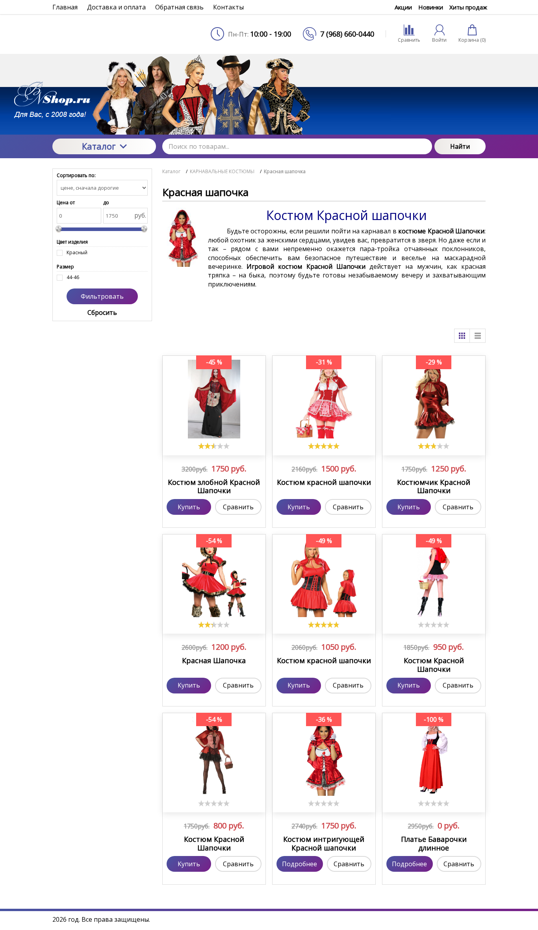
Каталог (99, 146)
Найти (460, 146)
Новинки (430, 7)
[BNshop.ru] (104, 34)
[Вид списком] (478, 336)
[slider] (214, 446)
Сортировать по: (76, 175)
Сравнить (238, 507)
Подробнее (299, 864)
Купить (189, 507)
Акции (403, 7)
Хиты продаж (468, 7)
